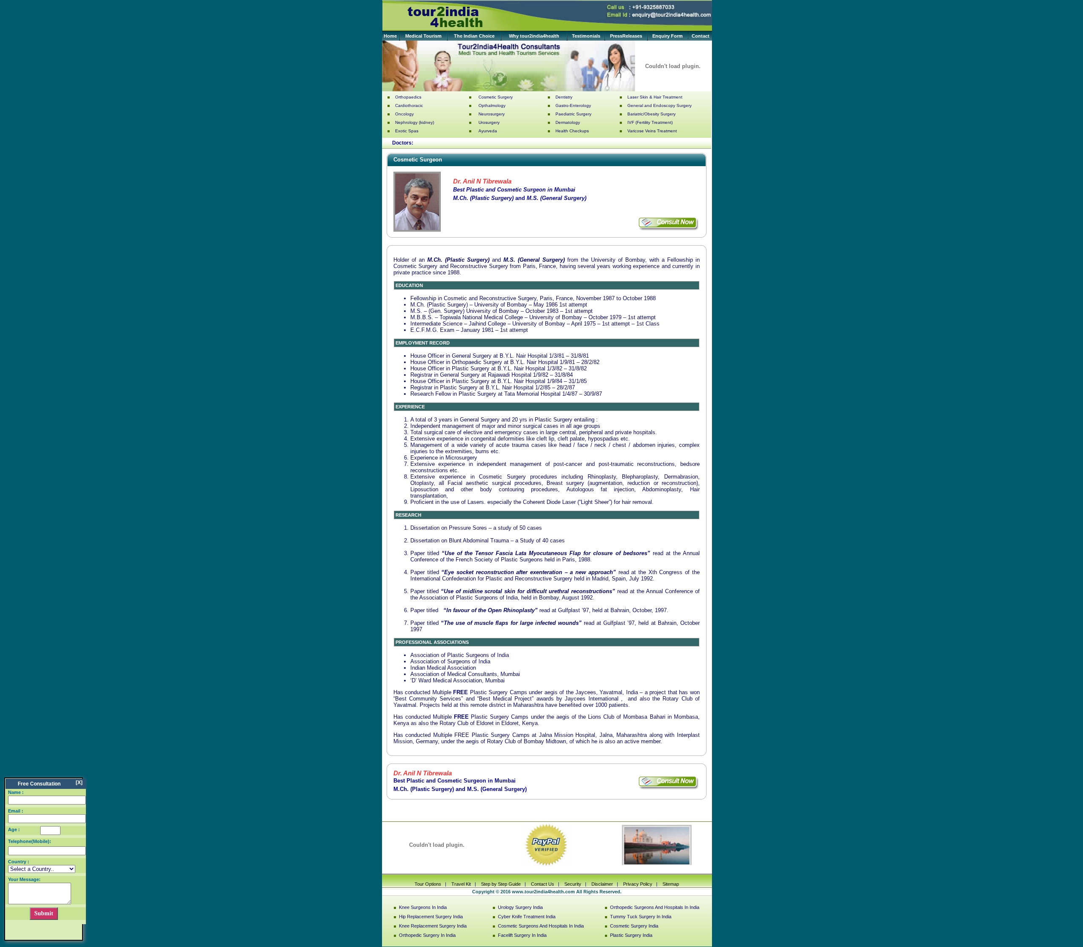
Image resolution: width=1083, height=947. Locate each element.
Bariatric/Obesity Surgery (651, 114)
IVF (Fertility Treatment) (650, 122)
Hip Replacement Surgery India (431, 916)
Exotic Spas (406, 131)
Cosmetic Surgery (495, 97)
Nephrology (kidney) (414, 122)
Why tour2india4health (534, 35)
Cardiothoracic (409, 105)
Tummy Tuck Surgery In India (640, 916)
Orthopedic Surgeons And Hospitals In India (654, 907)
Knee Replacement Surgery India (433, 925)
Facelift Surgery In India (522, 935)
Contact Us (542, 884)
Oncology (404, 114)
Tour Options (428, 884)
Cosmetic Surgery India (634, 925)
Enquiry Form (667, 35)
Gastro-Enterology (573, 105)
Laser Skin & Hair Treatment (654, 97)
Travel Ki (460, 884)
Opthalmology (492, 105)
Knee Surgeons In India (423, 907)
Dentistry (563, 97)
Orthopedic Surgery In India (427, 935)
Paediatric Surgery (573, 114)
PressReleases (626, 35)
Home (390, 35)
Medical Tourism (423, 35)
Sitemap (670, 884)
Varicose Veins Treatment (652, 131)
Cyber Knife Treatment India (526, 916)
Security (573, 884)
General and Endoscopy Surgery (659, 105)
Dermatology (567, 122)
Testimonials (586, 35)
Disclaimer (602, 884)
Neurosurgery (491, 114)
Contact (700, 35)
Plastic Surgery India (631, 935)
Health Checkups (572, 131)
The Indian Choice (474, 35)
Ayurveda (487, 131)
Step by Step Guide (501, 884)
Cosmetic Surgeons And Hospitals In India (541, 925)
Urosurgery (489, 122)
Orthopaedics (408, 97)
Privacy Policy (637, 884)
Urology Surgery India (520, 907)
